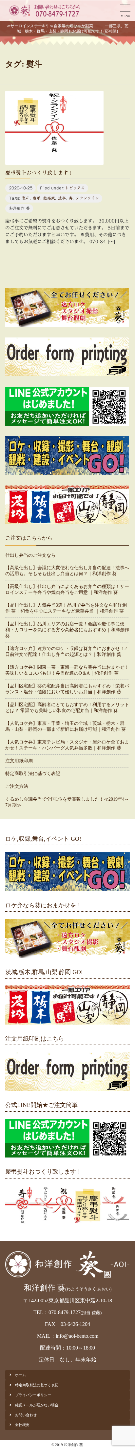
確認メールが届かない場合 (36, 1405)
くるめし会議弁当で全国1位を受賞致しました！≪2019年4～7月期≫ (67, 802)
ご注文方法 (16, 786)
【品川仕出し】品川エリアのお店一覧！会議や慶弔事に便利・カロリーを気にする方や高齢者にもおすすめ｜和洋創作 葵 (67, 629)
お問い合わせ (26, 1415)
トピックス (75, 188)
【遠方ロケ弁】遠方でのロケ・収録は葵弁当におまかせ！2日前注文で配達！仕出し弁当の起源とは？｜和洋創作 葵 (66, 651)
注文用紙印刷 (19, 760)
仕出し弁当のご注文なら (30, 555)
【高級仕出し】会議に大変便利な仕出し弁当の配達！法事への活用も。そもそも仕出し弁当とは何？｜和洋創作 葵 (67, 570)
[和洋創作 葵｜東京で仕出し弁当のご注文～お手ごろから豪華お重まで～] (44, 10)
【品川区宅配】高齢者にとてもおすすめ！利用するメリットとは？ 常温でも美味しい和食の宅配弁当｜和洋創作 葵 (67, 707)
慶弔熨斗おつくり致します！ (39, 172)
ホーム (20, 1375)
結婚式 (49, 198)
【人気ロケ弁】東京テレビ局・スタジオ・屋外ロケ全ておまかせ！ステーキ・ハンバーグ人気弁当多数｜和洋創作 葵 (67, 745)
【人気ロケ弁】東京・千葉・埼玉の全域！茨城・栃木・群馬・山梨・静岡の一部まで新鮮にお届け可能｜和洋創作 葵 (65, 726)
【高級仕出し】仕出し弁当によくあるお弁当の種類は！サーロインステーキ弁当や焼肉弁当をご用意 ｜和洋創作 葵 (67, 589)
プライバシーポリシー (33, 1395)
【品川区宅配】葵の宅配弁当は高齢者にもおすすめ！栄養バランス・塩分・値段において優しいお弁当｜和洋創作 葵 (67, 688)
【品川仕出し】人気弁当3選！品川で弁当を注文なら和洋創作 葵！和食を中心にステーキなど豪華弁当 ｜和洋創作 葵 (66, 608)
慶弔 (37, 198)
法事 (62, 198)
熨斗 (26, 198)
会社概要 (22, 1425)
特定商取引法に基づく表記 (32, 773)
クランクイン (87, 198)
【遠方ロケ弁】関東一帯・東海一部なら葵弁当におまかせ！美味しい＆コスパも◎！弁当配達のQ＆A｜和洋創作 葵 (67, 670)
